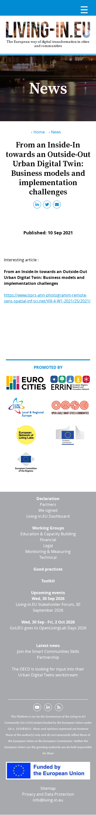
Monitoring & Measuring (48, 551)
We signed (48, 510)
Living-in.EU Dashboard (48, 516)
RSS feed (59, 708)
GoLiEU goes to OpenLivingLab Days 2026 (48, 628)
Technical (48, 557)
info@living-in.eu (48, 800)
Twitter (48, 205)
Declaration (48, 498)
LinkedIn (38, 205)
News (56, 132)
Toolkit (48, 581)
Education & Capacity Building (48, 534)
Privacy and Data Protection (48, 794)
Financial (48, 539)
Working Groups (48, 528)
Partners (48, 504)
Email (58, 205)
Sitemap (48, 788)
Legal (48, 545)
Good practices (48, 569)
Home (39, 132)
